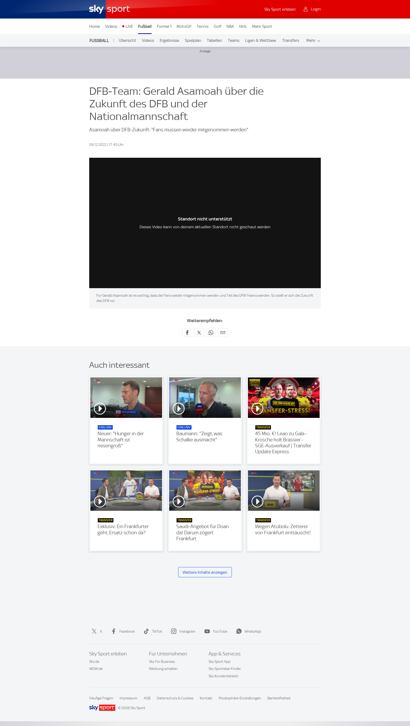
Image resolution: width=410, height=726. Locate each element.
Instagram (187, 631)
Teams (233, 40)
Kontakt (206, 698)
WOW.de (96, 669)
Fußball (145, 26)
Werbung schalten (163, 669)
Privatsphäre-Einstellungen (240, 698)
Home (94, 26)
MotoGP (184, 26)
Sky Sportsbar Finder (225, 669)
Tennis (203, 26)
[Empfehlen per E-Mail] (223, 332)
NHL (243, 26)
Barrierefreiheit (279, 698)
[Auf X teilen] (199, 332)
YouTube (220, 631)
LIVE (129, 26)
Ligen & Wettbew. (261, 40)
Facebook (127, 631)
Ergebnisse (169, 40)
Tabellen (214, 40)
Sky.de (94, 661)
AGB (147, 698)
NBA (230, 26)
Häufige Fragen (101, 698)
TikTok (157, 631)
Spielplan (193, 40)
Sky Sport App (219, 661)
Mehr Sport (262, 26)
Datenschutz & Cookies (175, 698)
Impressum (128, 698)
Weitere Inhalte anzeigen (205, 572)
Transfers (290, 40)
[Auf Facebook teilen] (187, 332)
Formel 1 (164, 26)
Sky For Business (162, 661)
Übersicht (127, 40)
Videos (111, 26)
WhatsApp (253, 631)
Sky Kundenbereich (223, 676)
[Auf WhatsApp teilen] (211, 332)
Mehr (311, 40)
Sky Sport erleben (280, 9)
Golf (217, 26)
